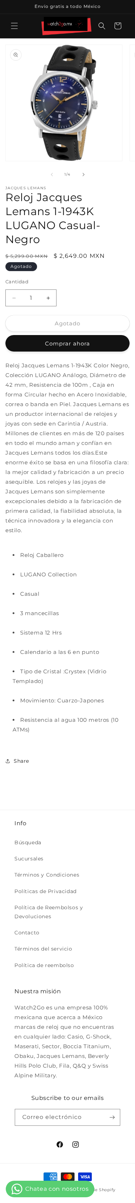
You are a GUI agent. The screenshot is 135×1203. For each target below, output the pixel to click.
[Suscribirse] (112, 1117)
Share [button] (21, 761)
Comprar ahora (67, 343)
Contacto (27, 932)
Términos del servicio (43, 949)
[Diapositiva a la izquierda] (52, 174)
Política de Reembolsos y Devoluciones (48, 912)
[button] (14, 26)
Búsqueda (27, 842)
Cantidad (16, 281)
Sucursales (29, 858)
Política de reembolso (44, 965)
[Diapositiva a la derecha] (83, 174)
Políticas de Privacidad (45, 891)
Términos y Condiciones (46, 875)
